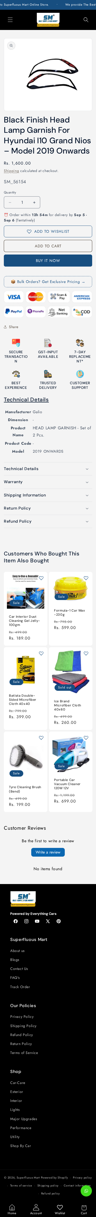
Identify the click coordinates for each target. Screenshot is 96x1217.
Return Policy (21, 1043)
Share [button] (13, 326)
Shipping (11, 170)
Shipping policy (48, 1185)
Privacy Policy (22, 1016)
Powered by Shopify (54, 1177)
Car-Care (17, 1082)
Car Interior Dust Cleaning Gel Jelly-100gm (24, 621)
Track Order (20, 986)
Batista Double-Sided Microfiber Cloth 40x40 (22, 699)
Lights (15, 1109)
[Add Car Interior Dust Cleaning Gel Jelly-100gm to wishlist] (41, 578)
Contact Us (19, 968)
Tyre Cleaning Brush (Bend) (25, 789)
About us (17, 950)
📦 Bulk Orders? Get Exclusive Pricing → (48, 282)
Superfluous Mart (28, 1177)
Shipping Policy (23, 1025)
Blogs (14, 959)
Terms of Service (24, 1052)
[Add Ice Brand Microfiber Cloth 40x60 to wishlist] (86, 653)
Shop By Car (20, 1145)
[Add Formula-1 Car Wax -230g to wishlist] (86, 578)
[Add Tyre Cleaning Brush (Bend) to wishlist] (41, 737)
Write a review (48, 852)
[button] (10, 19)
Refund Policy (21, 1034)
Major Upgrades (23, 1118)
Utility (14, 1136)
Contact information (77, 1185)
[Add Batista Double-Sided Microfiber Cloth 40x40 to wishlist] (41, 653)
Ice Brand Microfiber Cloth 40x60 (67, 705)
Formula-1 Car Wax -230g (69, 612)
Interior (16, 1100)
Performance (20, 1127)
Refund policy (50, 1193)
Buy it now (48, 260)
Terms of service (21, 1185)
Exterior (16, 1091)
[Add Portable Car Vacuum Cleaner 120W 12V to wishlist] (86, 737)
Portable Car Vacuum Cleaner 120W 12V (67, 784)
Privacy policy (82, 1177)
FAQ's (15, 977)
